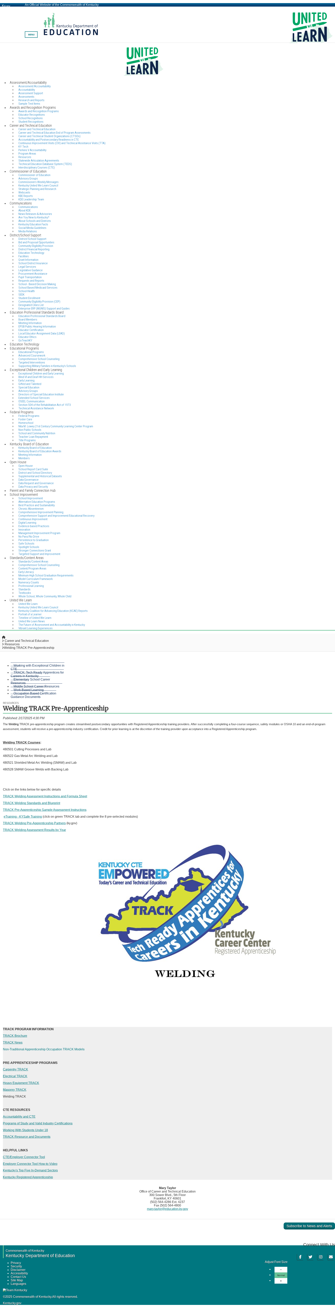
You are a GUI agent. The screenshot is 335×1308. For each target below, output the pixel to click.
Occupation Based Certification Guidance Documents (33, 695)
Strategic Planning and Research (37, 189)
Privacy (16, 1262)
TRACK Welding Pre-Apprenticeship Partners (34, 823)
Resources (12, 644)
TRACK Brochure (15, 1035)
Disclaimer (18, 1269)
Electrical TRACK (15, 1076)
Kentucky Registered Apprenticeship (28, 1177)
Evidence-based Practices (33, 526)
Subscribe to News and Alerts (309, 1226)
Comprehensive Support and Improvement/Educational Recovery (56, 515)
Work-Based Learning (29, 690)
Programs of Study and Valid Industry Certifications (38, 1123)
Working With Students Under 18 (25, 1130)
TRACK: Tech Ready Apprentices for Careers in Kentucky (37, 674)
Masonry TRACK (14, 1089)
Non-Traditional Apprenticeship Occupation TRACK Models (44, 1049)
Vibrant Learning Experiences (35, 628)
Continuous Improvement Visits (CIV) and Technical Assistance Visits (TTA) (61, 143)
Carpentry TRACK (15, 1069)
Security (16, 1266)
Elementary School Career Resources (30, 681)
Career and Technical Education (27, 640)
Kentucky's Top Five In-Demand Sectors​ (30, 1170)
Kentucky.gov (12, 1303)
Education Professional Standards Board (41, 316)
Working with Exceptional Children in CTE (37, 667)
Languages (18, 1283)
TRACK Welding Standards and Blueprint (31, 803)
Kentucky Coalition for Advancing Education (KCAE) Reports (53, 611)
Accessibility (19, 1273)
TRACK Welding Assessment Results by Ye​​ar (34, 830)
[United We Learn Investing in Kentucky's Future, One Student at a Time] (167, 62)
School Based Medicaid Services (37, 287)
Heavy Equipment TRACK (21, 1083)
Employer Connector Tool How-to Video (30, 1163)
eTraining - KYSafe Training (23, 816)
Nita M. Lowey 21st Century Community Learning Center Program (55, 426)
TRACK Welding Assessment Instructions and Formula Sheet (45, 796)
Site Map (17, 1280)
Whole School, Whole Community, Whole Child (44, 596)
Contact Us (18, 1276)
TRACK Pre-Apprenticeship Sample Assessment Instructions (44, 809)
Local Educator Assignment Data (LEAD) (41, 333)
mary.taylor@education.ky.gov (167, 1209)
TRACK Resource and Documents (26, 1136)
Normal (281, 1275)
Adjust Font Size (276, 1262)
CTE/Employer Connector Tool (24, 1157)
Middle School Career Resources (36, 686)
